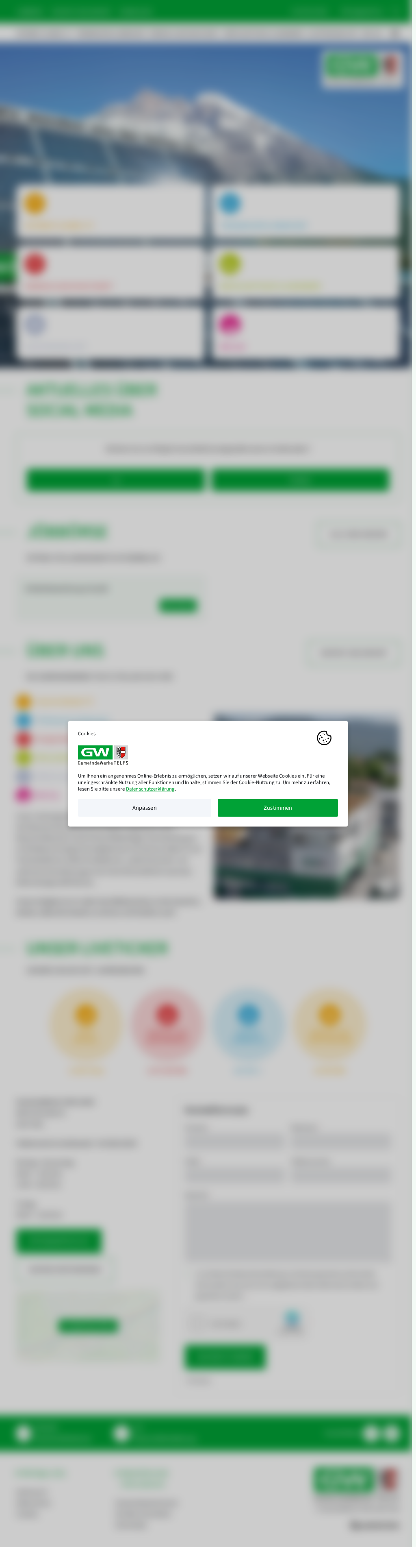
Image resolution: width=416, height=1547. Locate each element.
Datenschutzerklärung (150, 789)
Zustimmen (278, 808)
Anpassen (144, 808)
